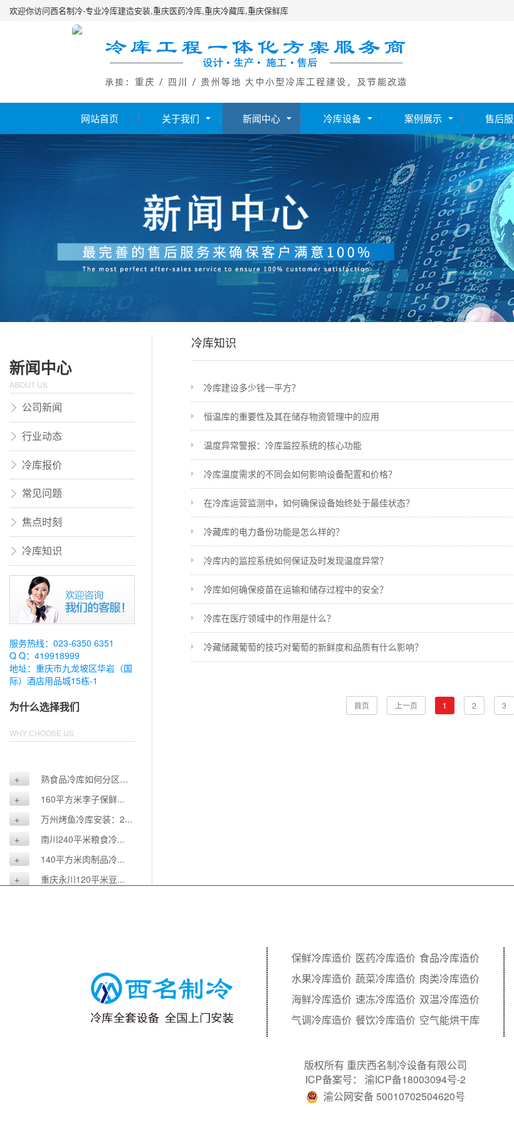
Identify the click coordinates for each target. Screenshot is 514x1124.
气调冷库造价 (321, 1020)
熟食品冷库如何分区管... (64, 779)
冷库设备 (342, 118)
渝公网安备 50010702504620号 (394, 1096)
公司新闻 (42, 407)
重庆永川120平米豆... (69, 879)
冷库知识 (42, 550)
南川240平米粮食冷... (69, 839)
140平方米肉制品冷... (69, 859)
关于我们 (180, 118)
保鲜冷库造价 (321, 958)
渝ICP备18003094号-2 (415, 1079)
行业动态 (42, 436)
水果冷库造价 (321, 979)
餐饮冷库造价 (385, 1020)
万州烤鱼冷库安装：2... (73, 819)
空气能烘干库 (449, 1020)
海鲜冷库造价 (321, 999)
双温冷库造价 (449, 999)
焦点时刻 (42, 521)
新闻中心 (261, 118)
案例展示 (423, 118)
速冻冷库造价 (385, 999)
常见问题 (42, 493)
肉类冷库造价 (449, 979)
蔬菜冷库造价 (385, 979)
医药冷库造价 (385, 958)
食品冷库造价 (449, 958)
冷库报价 (42, 464)
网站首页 (99, 118)
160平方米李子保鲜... (69, 799)
